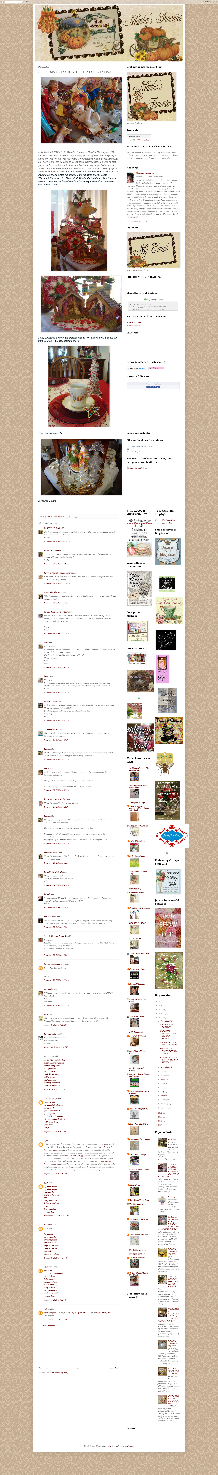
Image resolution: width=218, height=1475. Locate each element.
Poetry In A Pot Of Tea (138, 1124)
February (165, 1103)
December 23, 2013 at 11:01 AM (57, 583)
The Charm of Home (137, 1204)
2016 (160, 1005)
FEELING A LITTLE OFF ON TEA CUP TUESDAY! (169, 1059)
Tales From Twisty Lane (139, 1200)
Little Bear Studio (136, 1016)
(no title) (171, 1196)
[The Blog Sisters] (168, 564)
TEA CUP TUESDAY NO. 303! (172, 1343)
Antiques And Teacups (138, 825)
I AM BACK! (173, 1139)
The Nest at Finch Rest (138, 1234)
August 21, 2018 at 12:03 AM (55, 1173)
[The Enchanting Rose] (139, 556)
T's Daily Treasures (137, 1257)
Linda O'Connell (51, 852)
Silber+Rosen (134, 1185)
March (163, 1099)
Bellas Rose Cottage (137, 856)
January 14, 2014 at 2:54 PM (55, 1047)
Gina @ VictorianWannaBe (55, 936)
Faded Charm (135, 938)
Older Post (114, 1367)
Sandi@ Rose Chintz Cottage (56, 611)
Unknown (48, 1224)
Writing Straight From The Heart (138, 1273)
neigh (46, 1309)
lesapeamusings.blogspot (54, 964)
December (165, 1021)
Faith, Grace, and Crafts (139, 953)
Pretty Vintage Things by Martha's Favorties (140, 446)
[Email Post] (76, 516)
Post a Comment (48, 1325)
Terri (46, 642)
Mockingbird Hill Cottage (136, 1069)
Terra (46, 1014)
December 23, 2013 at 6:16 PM (56, 720)
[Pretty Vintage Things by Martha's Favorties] (128, 448)
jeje (45, 1140)
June (163, 1087)
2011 (160, 1117)
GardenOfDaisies (51, 729)
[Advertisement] (79, 1346)
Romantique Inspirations (139, 1139)
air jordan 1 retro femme (89, 1169)
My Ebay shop (135, 322)
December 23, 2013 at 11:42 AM (57, 602)
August (164, 1079)
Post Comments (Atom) (58, 1372)
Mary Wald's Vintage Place (138, 1052)
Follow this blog (153, 387)
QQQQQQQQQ (51, 1098)
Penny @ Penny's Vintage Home (57, 572)
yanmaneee (48, 1266)
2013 (160, 1017)
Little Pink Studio (136, 1031)
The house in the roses (138, 1219)
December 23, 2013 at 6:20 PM (56, 740)
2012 (160, 1112)
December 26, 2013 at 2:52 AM (56, 927)
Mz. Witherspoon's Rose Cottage (139, 1092)
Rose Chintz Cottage (137, 1154)
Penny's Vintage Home (138, 1108)
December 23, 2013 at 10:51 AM (57, 541)
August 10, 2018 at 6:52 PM (55, 1131)
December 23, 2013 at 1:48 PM (56, 667)
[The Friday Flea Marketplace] (167, 523)
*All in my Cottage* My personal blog (139, 769)
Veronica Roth (50, 916)
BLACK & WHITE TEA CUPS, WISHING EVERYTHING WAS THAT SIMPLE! (168, 1222)
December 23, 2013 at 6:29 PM (56, 790)
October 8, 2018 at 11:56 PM (55, 1257)
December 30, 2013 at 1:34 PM (56, 1005)
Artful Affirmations (137, 841)
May (163, 1091)
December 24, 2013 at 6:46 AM (56, 885)
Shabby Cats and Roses (139, 1169)
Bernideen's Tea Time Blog (138, 872)
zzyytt (46, 1182)
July (162, 1083)
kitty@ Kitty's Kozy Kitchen (55, 799)
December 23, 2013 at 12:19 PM (57, 633)
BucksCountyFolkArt (53, 871)
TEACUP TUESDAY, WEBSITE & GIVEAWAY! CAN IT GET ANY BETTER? (168, 1170)
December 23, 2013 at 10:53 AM (57, 563)
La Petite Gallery (51, 1033)
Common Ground (136, 892)
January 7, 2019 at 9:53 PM (55, 1299)
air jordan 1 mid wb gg (73, 1155)
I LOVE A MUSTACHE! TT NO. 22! (173, 1371)
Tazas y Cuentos (50, 701)
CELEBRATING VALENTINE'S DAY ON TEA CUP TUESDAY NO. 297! (168, 1314)
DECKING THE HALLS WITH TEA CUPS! (169, 1051)
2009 (160, 1125)
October (164, 1071)
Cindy (46, 748)
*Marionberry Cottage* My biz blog (139, 786)
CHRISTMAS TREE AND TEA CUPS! (168, 1043)
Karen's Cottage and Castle (137, 1000)
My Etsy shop (134, 325)
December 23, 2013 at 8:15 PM (56, 806)
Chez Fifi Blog (135, 888)
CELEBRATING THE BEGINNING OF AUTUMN (173, 1401)
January (164, 1107)
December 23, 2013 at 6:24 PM (56, 759)
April (163, 1095)
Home (79, 1367)
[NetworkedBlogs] (153, 383)
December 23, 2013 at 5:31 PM (56, 692)
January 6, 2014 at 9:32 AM (55, 1024)
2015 (160, 1009)
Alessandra (48, 989)
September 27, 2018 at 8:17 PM (56, 1215)
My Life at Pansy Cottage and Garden (139, 1075)
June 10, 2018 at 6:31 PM (54, 1089)
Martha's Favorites (146, 173)
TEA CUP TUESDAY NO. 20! (172, 1251)
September (165, 1075)
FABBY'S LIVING (52, 528)
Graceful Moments (137, 984)
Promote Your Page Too (134, 452)
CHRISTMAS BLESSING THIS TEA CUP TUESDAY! (168, 1035)
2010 (160, 1121)
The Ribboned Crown (138, 1249)
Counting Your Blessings (139, 908)
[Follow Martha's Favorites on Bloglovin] (137, 369)
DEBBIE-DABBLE (137, 923)
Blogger (130, 1445)
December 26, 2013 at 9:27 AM (56, 955)
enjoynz (113, 1445)
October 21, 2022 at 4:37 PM (55, 1319)
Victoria (47, 894)
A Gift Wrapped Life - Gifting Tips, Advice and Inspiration (139, 808)
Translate (145, 139)
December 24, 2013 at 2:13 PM (56, 907)
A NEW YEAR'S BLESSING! (166, 1025)
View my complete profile (137, 220)
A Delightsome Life (137, 802)
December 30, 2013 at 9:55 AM (56, 980)
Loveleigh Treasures (137, 1035)
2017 (160, 1001)
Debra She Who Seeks (53, 592)
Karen (46, 676)
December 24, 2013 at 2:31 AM (56, 862)
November (165, 1067)
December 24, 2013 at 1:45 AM (56, 843)
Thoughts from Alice (137, 1253)
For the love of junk (137, 968)
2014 (160, 1013)
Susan (46, 768)
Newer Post (43, 1367)
